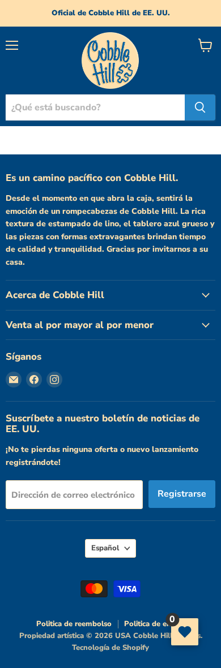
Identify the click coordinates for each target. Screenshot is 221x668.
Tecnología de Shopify (110, 648)
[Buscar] (200, 107)
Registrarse (182, 494)
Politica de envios (154, 624)
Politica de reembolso (74, 624)
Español (105, 548)
